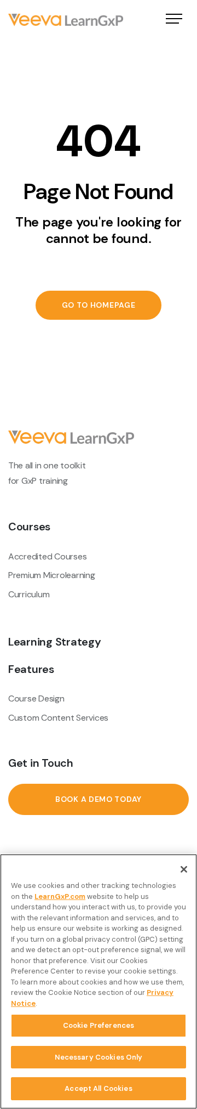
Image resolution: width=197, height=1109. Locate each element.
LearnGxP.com (59, 896)
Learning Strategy (54, 642)
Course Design (36, 698)
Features (31, 669)
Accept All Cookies (98, 1088)
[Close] (184, 869)
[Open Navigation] (174, 19)
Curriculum (28, 594)
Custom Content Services (58, 717)
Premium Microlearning (51, 575)
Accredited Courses (47, 556)
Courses (29, 526)
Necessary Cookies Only (99, 1057)
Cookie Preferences (98, 1025)
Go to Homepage (99, 305)
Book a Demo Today (98, 799)
